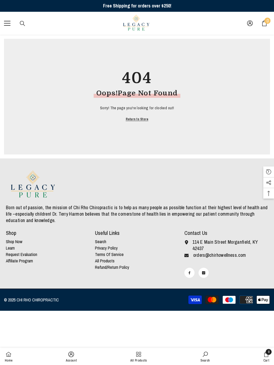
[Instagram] (204, 273)
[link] (71, 356)
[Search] (22, 23)
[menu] (7, 23)
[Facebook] (189, 273)
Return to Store (137, 119)
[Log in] (249, 23)
